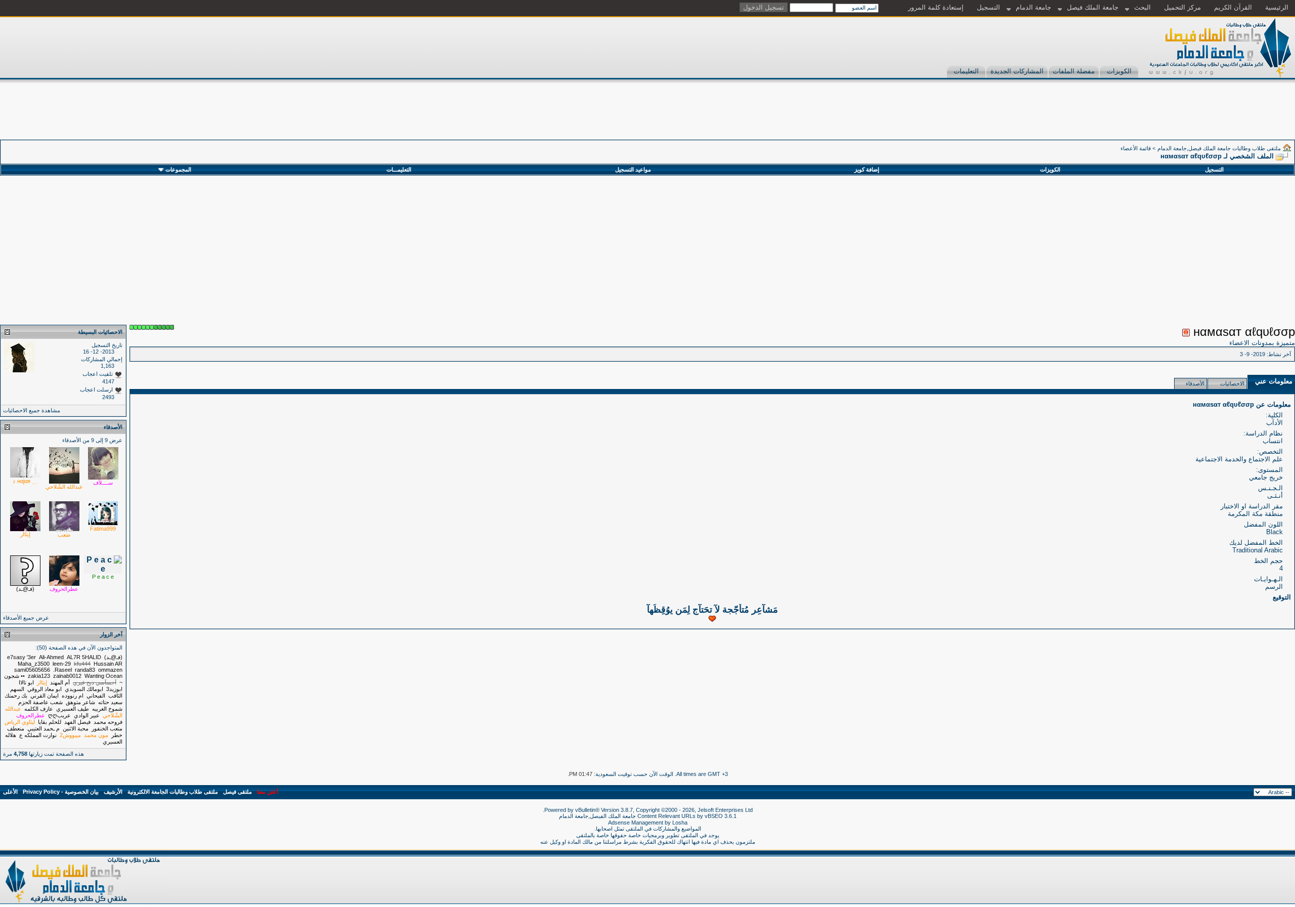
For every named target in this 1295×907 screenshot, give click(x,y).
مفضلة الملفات (1074, 71)
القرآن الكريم (1233, 7)
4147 (108, 381)
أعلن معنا (267, 792)
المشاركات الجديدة (1017, 71)
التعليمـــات (398, 169)
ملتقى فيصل (237, 792)
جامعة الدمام (1033, 7)
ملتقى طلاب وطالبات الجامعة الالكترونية (172, 792)
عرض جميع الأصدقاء (26, 618)
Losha (679, 822)
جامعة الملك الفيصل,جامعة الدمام (598, 816)
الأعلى (10, 792)
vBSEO (714, 816)
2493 (108, 397)
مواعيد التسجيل (633, 169)
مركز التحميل (1182, 7)
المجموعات (178, 169)
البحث (1142, 7)
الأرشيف (113, 792)
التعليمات (966, 71)
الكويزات (1119, 71)
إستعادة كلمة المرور (936, 7)
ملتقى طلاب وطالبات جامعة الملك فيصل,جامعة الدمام (1219, 148)
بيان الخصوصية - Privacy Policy (61, 792)
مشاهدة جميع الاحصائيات (31, 410)
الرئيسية (1276, 7)
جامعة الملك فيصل (1092, 7)
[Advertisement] (1111, 117)
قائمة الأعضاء (1135, 148)
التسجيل (988, 7)
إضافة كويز (866, 169)
